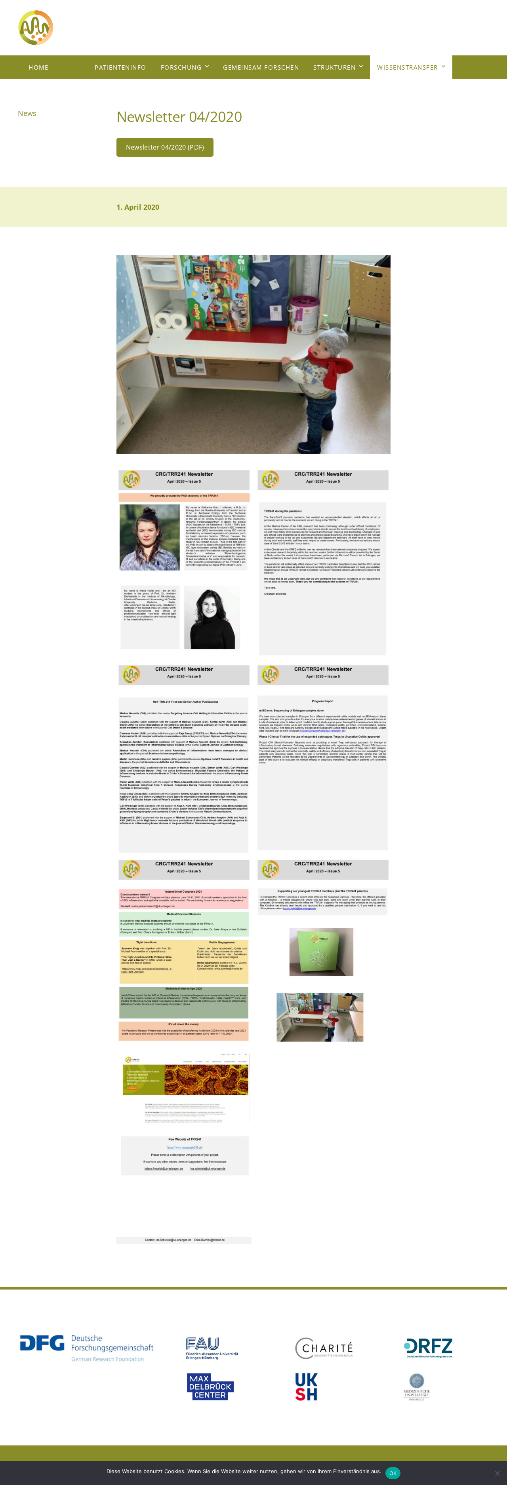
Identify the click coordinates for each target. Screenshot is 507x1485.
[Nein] (497, 1473)
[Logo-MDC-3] (228, 1387)
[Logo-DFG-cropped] (86, 1348)
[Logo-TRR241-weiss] (57, 28)
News (27, 113)
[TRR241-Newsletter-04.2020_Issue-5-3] (184, 759)
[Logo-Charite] (337, 1348)
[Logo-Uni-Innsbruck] (445, 1387)
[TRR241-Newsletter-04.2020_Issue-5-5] (184, 953)
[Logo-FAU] (228, 1348)
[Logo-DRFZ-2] (445, 1348)
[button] (207, 67)
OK (393, 1473)
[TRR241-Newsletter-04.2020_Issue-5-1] (184, 564)
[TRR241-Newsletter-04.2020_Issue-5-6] (323, 953)
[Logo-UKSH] (337, 1387)
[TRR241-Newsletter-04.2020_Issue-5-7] (184, 1148)
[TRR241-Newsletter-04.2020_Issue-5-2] (323, 564)
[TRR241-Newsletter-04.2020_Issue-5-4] (323, 759)
